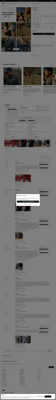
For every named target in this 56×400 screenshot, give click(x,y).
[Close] (38, 196)
